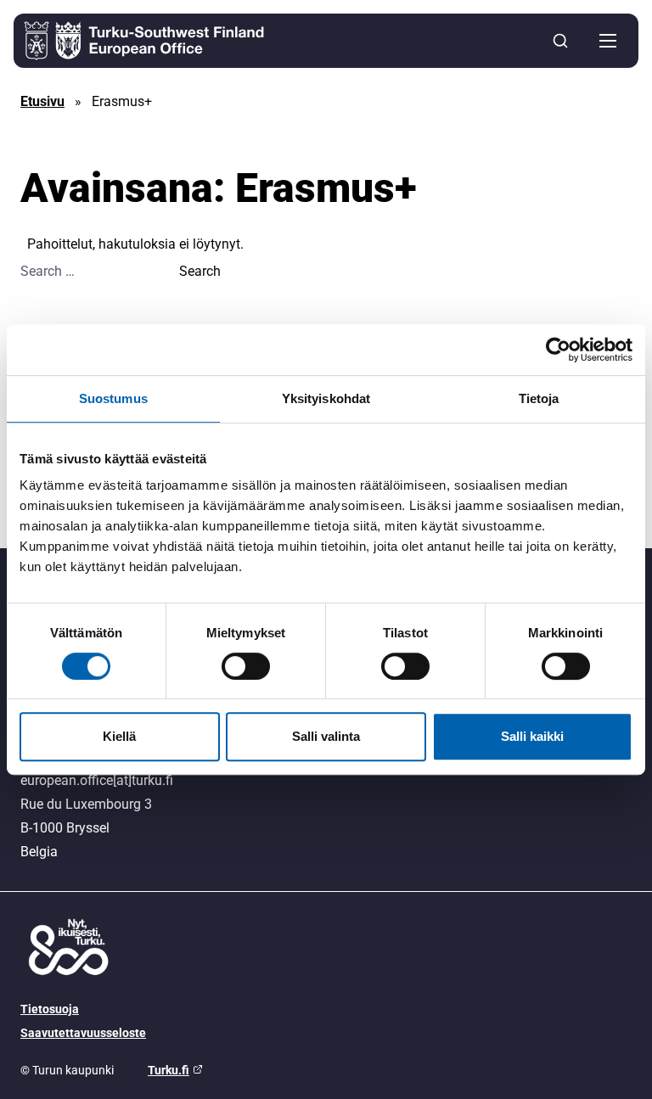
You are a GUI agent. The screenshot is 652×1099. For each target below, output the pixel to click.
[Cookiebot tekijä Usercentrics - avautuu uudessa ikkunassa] (558, 349)
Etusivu (42, 101)
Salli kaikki (532, 736)
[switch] (246, 666)
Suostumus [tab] (113, 398)
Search (200, 271)
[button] (607, 40)
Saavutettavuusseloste (83, 1033)
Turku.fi (168, 1070)
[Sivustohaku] (560, 40)
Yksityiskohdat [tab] (326, 398)
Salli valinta (326, 736)
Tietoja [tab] (539, 398)
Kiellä (119, 736)
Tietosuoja (49, 1009)
